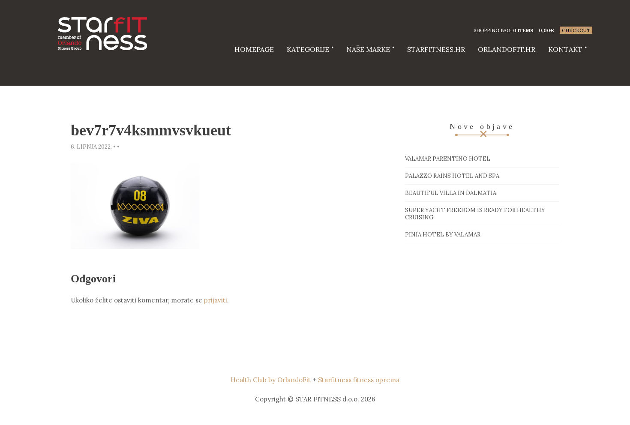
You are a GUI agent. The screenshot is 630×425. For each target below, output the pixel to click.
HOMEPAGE (254, 49)
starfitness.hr (436, 49)
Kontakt (565, 49)
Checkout (576, 30)
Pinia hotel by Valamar (442, 234)
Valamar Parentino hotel (447, 158)
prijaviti (215, 300)
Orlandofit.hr (506, 49)
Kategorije (308, 49)
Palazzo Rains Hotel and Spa (452, 176)
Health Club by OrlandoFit (271, 380)
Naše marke (368, 49)
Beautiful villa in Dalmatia (450, 193)
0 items (523, 30)
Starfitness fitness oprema (358, 380)
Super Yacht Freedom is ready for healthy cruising (475, 214)
